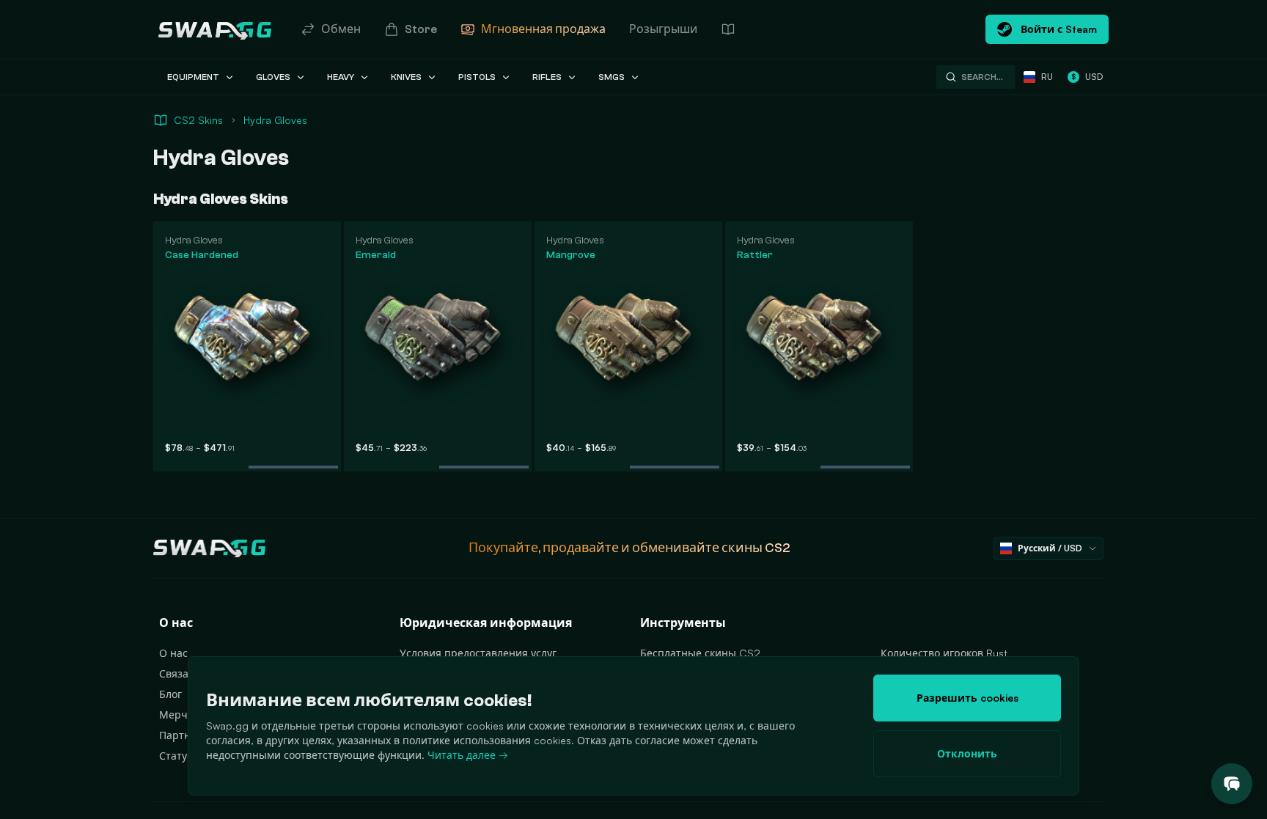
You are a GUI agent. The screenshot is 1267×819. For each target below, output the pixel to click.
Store (421, 29)
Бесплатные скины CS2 (700, 653)
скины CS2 (755, 548)
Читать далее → (467, 755)
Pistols (477, 77)
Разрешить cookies (967, 697)
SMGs (611, 77)
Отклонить (967, 753)
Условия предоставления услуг (478, 653)
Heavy (340, 77)
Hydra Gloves (275, 120)
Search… (982, 77)
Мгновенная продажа (543, 29)
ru (1047, 76)
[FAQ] (728, 29)
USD (1087, 76)
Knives (406, 77)
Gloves (273, 77)
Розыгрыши (663, 29)
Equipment (193, 77)
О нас (173, 653)
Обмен (341, 29)
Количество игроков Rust (944, 653)
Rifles (547, 77)
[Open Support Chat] (1231, 783)
